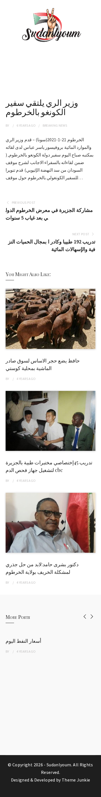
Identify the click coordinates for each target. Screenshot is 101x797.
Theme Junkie (76, 780)
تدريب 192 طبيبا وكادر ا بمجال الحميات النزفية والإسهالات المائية (51, 245)
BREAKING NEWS (55, 125)
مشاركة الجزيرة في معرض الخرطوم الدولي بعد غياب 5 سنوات (49, 214)
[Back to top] (95, 791)
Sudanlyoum (59, 764)
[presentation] (84, 616)
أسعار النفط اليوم (23, 640)
